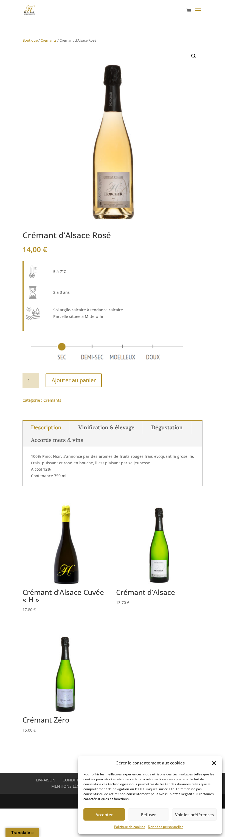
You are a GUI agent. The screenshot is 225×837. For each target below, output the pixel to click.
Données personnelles (165, 826)
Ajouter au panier (74, 380)
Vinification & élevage (106, 427)
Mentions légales (69, 786)
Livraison (45, 780)
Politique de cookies (129, 826)
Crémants (49, 40)
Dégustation (167, 427)
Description (46, 427)
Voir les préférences (194, 814)
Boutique (30, 40)
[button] (214, 763)
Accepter (104, 814)
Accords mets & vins (57, 439)
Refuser (148, 814)
